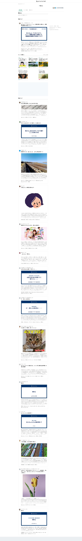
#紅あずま (32, 464)
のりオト (22, 364)
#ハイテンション (31, 359)
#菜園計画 (29, 464)
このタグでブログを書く (60, 7)
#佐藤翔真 (22, 532)
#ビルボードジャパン (24, 48)
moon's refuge (23, 121)
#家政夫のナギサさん (31, 248)
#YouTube (31, 49)
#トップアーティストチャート (38, 49)
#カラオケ (36, 263)
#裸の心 (28, 49)
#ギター (26, 533)
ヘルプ (57, 27)
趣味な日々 (22, 252)
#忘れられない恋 (33, 292)
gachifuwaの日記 (23, 381)
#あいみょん (35, 48)
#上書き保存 (27, 292)
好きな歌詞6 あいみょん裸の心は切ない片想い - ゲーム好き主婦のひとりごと (43, 59)
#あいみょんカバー (27, 406)
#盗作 (36, 376)
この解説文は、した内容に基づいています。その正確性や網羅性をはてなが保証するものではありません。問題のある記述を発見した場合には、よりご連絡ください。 (22, 15)
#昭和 (29, 181)
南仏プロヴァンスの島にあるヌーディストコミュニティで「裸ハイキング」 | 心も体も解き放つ (23, 71)
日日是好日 (22, 150)
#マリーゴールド (32, 376)
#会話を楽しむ (37, 219)
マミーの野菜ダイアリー (24, 440)
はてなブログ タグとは (52, 27)
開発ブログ (59, 27)
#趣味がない (34, 117)
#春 (42, 180)
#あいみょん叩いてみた (24, 407)
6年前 (32, 326)
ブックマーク (21, 57)
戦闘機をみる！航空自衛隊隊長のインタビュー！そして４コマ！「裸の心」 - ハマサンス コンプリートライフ (33, 59)
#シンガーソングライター (29, 532)
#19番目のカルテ (23, 49)
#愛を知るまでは (38, 180)
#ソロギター (30, 117)
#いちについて (39, 48)
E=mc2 (22, 411)
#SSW (34, 532)
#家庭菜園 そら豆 (24, 464)
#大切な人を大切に (32, 219)
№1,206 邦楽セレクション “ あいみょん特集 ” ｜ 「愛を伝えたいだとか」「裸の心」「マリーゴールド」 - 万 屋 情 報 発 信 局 (23, 59)
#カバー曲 (44, 532)
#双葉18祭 (27, 180)
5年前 (25, 252)
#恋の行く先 (23, 293)
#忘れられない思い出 (40, 292)
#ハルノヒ (33, 180)
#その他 (22, 263)
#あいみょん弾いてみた (41, 406)
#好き (30, 292)
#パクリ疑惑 (27, 376)
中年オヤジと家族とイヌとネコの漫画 (26, 326)
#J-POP (26, 504)
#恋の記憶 (22, 292)
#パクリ (39, 376)
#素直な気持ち (23, 219)
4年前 (26, 121)
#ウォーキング (30, 504)
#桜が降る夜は (23, 377)
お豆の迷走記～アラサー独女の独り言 (26, 267)
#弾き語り (22, 533)
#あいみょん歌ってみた (33, 406)
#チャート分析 (30, 48)
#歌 (34, 263)
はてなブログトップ (52, 28)
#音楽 (36, 248)
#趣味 (25, 263)
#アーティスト (33, 533)
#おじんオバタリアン (24, 181)
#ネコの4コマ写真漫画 (37, 359)
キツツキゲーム (23, 509)
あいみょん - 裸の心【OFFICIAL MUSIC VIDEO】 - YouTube (42, 71)
